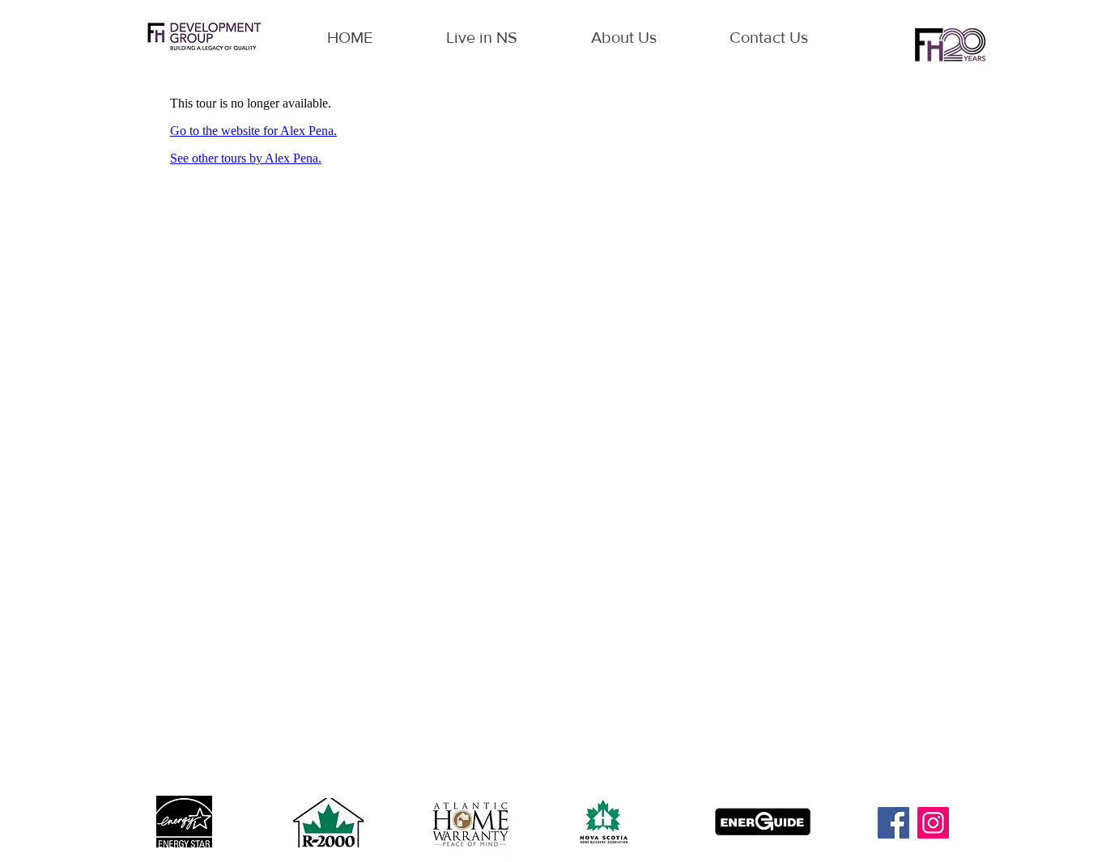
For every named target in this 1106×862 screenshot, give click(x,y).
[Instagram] (933, 823)
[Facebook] (893, 823)
